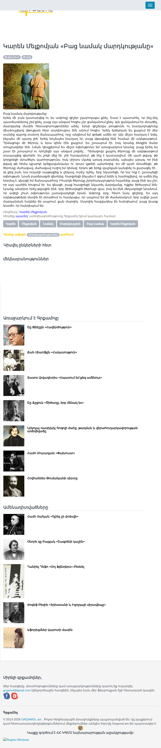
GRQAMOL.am (31, 719)
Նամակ (48, 223)
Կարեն (10, 223)
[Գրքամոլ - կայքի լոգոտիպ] (35, 11)
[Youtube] (14, 695)
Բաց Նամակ (95, 223)
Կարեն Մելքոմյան (122, 223)
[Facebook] (7, 695)
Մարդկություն (70, 223)
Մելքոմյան (29, 223)
